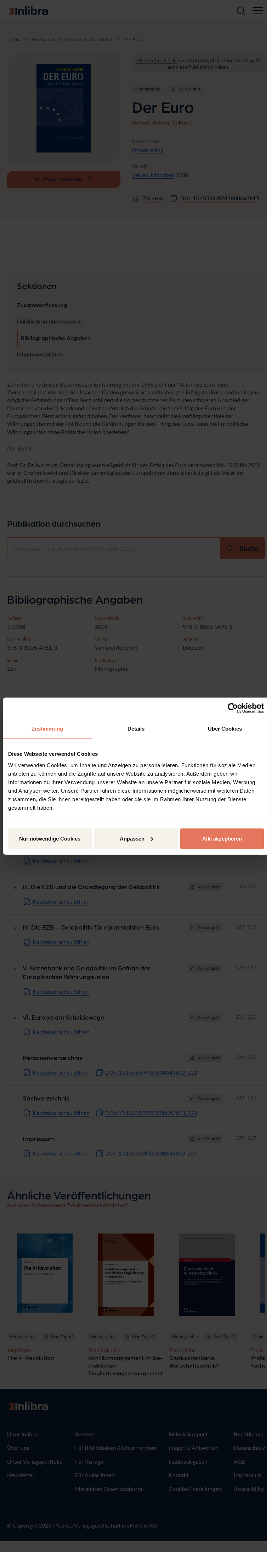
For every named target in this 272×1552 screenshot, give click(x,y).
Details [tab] (136, 729)
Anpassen (132, 838)
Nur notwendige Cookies (49, 838)
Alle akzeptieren (222, 838)
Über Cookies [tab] (225, 729)
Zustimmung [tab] (47, 729)
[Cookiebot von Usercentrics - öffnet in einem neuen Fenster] (233, 708)
